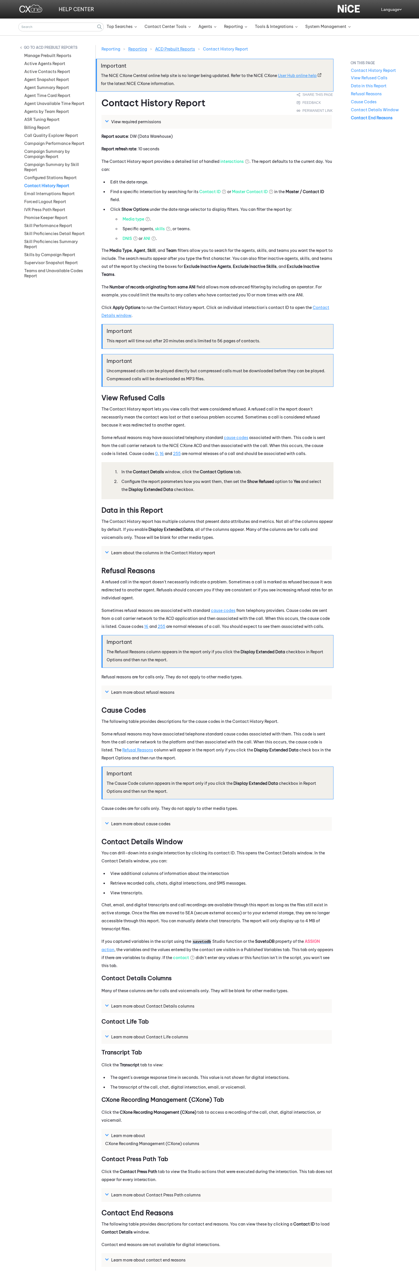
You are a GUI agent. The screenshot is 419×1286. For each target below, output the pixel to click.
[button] (99, 27)
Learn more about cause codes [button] (140, 823)
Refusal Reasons (137, 750)
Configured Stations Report (50, 177)
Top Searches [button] (120, 26)
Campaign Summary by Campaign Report (47, 154)
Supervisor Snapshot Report (51, 262)
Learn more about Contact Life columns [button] (149, 1037)
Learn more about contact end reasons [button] (148, 1260)
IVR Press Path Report (44, 209)
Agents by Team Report (46, 111)
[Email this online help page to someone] (315, 95)
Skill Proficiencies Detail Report (54, 233)
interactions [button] (232, 161)
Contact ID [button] (210, 191)
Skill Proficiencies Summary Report (51, 244)
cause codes (236, 437)
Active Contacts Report (47, 71)
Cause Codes (364, 101)
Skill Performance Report (48, 225)
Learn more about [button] (128, 1135)
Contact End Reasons (371, 117)
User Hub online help (297, 75)
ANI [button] (146, 238)
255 (177, 453)
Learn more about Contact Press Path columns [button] (156, 1195)
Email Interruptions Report (49, 193)
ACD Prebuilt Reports (57, 47)
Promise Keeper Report (46, 217)
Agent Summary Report (46, 87)
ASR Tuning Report (42, 119)
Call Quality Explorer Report (51, 135)
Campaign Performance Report (54, 143)
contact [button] (181, 957)
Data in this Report (369, 85)
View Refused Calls (369, 77)
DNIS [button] (127, 238)
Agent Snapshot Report (46, 79)
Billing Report (37, 127)
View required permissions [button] (136, 121)
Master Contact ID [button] (250, 191)
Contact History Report (46, 185)
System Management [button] (325, 26)
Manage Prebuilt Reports (47, 55)
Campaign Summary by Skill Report (51, 167)
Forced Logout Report (45, 201)
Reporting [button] (233, 26)
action (107, 949)
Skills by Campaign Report (49, 254)
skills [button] (160, 228)
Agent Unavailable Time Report (54, 103)
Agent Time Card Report (47, 95)
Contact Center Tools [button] (165, 26)
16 (162, 453)
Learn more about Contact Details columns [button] (152, 1006)
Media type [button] (133, 219)
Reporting (137, 49)
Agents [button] (205, 26)
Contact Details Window (375, 109)
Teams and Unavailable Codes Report (53, 273)
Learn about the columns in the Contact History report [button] (163, 552)
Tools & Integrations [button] (274, 26)
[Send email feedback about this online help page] (315, 103)
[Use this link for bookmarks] (315, 111)
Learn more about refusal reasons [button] (142, 692)
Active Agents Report (44, 63)
